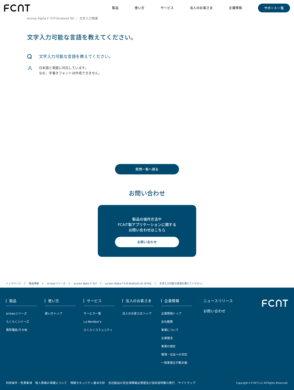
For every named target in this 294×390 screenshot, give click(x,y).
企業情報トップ (171, 313)
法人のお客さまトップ (136, 313)
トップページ (13, 283)
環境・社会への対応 (174, 354)
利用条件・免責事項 (19, 383)
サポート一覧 (274, 8)
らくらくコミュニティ (98, 330)
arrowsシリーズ (56, 283)
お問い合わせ (147, 242)
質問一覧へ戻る (146, 169)
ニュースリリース (218, 300)
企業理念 (167, 338)
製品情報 (34, 283)
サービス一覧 (92, 313)
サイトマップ (186, 383)
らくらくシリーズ (17, 321)
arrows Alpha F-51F (85, 283)
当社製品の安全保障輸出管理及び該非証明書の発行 (141, 383)
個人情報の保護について (51, 383)
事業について (170, 330)
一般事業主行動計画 (174, 362)
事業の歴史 (168, 346)
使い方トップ (53, 313)
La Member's (92, 321)
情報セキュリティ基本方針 (87, 383)
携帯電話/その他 (16, 330)
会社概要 (167, 321)
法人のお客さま (201, 8)
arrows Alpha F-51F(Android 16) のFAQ (128, 283)
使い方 (139, 8)
